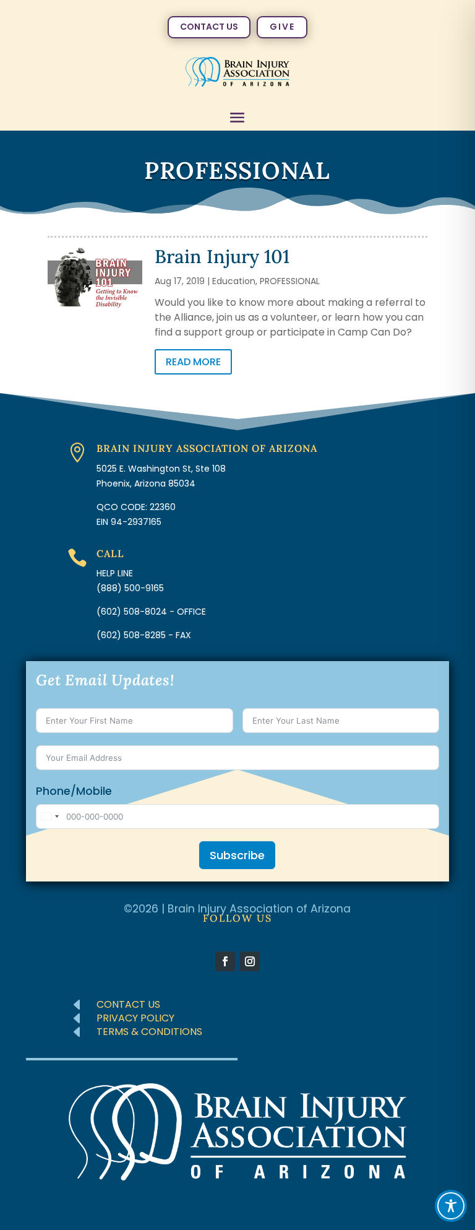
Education (233, 281)
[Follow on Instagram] (250, 961)
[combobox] (49, 816)
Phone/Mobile (74, 791)
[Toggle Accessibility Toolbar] (451, 1206)
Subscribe (237, 855)
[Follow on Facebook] (225, 961)
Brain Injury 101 (222, 256)
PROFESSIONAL (290, 281)
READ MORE (193, 362)
